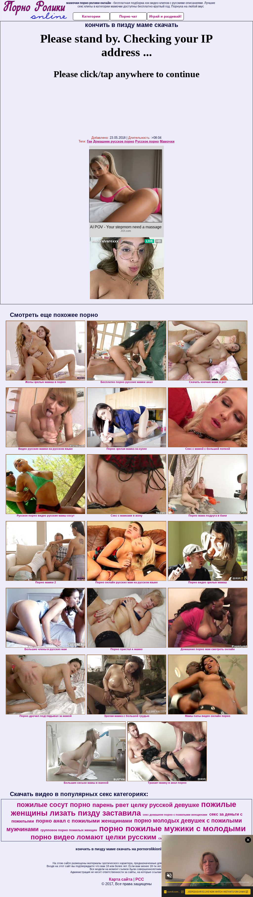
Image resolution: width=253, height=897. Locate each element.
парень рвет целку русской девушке (145, 805)
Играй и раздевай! (165, 16)
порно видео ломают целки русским (93, 837)
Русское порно (147, 141)
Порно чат (128, 16)
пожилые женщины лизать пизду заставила (123, 808)
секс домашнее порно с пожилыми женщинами (175, 814)
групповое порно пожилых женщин (69, 830)
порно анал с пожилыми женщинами (84, 821)
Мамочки (167, 141)
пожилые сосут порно (53, 804)
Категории (91, 16)
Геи (89, 141)
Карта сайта (120, 879)
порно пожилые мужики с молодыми (172, 828)
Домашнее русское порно (113, 141)
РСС (139, 879)
